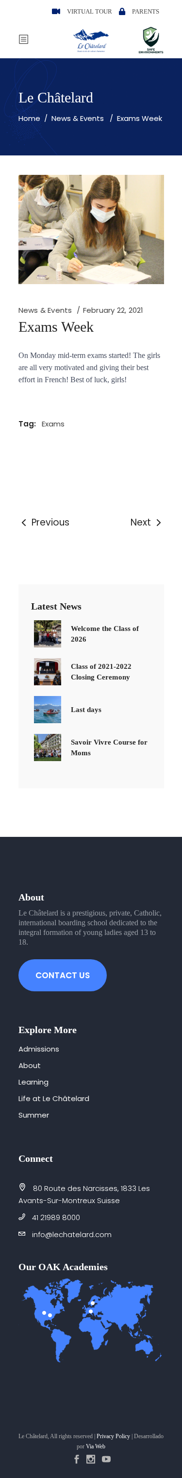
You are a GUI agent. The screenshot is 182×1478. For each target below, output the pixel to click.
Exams (53, 424)
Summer (33, 1115)
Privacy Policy (113, 1436)
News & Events (77, 118)
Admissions (38, 1049)
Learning (33, 1082)
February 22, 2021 (113, 310)
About (29, 1065)
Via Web (95, 1446)
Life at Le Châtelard (53, 1098)
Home (29, 118)
